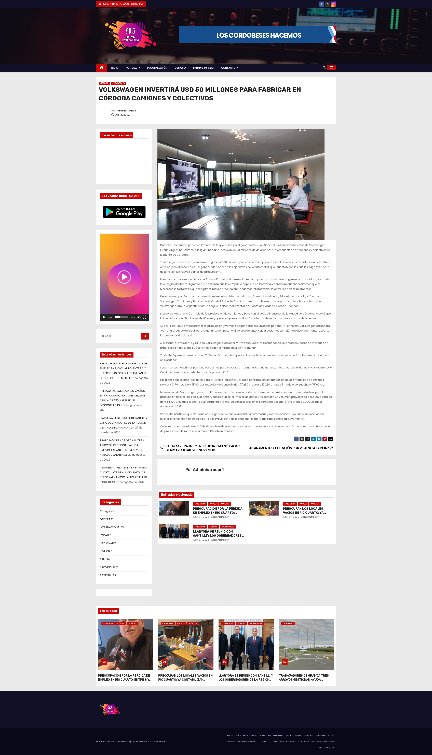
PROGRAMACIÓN (157, 67)
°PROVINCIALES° (325, 741)
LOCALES (105, 535)
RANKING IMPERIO (203, 67)
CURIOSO (180, 67)
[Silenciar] (139, 317)
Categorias (107, 511)
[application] (124, 277)
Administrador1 (126, 110)
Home (230, 735)
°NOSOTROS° (258, 735)
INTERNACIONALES (112, 527)
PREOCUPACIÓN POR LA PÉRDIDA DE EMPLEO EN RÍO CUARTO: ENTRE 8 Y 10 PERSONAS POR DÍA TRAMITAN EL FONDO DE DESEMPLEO (124, 682)
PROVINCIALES (119, 83)
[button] (324, 68)
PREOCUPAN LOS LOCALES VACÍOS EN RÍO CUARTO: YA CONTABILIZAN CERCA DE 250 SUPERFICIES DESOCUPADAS (185, 682)
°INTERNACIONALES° (285, 741)
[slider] (121, 317)
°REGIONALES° (326, 747)
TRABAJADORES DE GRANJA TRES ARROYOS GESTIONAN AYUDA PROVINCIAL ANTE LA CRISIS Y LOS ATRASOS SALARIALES (304, 682)
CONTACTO (229, 67)
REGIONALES (108, 575)
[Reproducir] (104, 317)
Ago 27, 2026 (201, 517)
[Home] (101, 68)
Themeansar (159, 741)
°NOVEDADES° (276, 735)
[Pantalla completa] (144, 317)
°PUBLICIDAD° (293, 735)
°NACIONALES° (306, 741)
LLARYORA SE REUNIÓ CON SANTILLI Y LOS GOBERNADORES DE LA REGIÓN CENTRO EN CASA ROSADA (123, 423)
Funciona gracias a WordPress (113, 741)
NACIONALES (108, 543)
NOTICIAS (132, 67)
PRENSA (105, 559)
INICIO (114, 67)
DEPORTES (107, 519)
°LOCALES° (242, 735)
